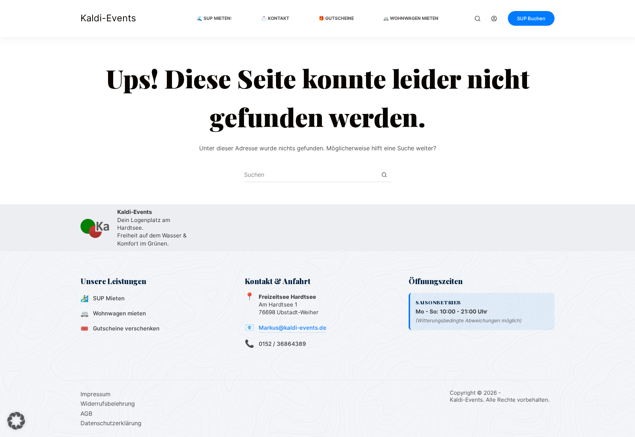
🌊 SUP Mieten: (214, 18)
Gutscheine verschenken (126, 328)
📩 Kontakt (275, 18)
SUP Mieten (109, 298)
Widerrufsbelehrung (107, 403)
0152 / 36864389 (282, 343)
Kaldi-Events (108, 18)
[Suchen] (477, 18)
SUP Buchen (531, 18)
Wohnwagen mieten (119, 313)
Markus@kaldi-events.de (292, 327)
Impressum (95, 394)
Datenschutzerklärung (110, 423)
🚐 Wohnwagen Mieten (410, 18)
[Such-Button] (384, 175)
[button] (16, 421)
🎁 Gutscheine (336, 18)
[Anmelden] (494, 18)
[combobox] (310, 174)
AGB (86, 413)
